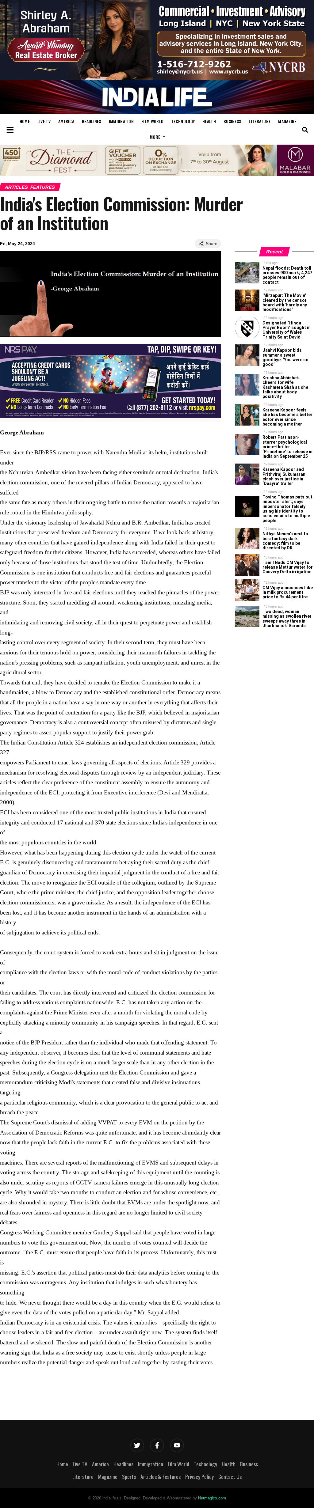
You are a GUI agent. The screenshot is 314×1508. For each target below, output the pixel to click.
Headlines (91, 121)
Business (232, 121)
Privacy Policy (199, 1476)
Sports (129, 1476)
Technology (183, 121)
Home (25, 121)
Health (209, 121)
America (66, 121)
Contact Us (230, 1476)
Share (211, 243)
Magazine (287, 121)
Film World (152, 121)
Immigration (121, 121)
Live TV (44, 121)
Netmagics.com (212, 1498)
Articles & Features (160, 1476)
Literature (259, 121)
